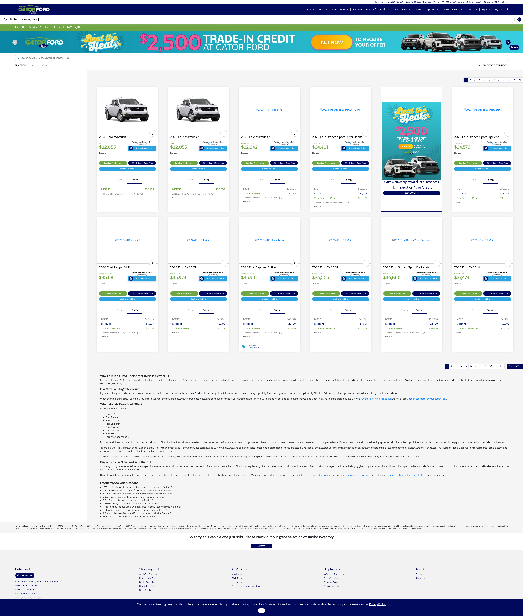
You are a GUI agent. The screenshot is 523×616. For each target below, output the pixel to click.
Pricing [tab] (135, 180)
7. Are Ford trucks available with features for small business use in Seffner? (142, 507)
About (420, 569)
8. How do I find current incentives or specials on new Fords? (134, 510)
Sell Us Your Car (331, 578)
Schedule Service (332, 582)
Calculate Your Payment (113, 163)
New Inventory (238, 574)
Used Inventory (239, 582)
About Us (420, 578)
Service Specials (331, 586)
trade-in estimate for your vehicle (405, 475)
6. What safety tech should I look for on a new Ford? (130, 503)
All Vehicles (239, 569)
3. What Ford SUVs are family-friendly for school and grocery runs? (138, 493)
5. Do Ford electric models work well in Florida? (127, 500)
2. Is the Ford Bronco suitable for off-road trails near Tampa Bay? (136, 490)
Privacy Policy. (377, 604)
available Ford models (324, 475)
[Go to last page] (520, 80)
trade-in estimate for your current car (426, 398)
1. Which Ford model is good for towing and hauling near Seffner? (137, 487)
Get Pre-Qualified (412, 193)
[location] (443, 2)
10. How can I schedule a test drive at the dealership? (130, 516)
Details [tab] (120, 180)
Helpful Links (332, 569)
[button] (152, 133)
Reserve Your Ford (147, 578)
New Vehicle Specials (149, 586)
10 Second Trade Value (144, 163)
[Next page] (508, 42)
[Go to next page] (514, 80)
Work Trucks (237, 578)
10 (509, 80)
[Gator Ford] (38, 9)
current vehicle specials (357, 475)
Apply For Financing (148, 574)
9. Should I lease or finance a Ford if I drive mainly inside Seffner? (136, 513)
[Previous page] (14, 42)
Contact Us (26, 575)
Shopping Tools (150, 569)
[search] (508, 9)
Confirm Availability (127, 169)
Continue (261, 546)
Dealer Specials (146, 582)
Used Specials (145, 590)
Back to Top (515, 366)
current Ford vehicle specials (375, 398)
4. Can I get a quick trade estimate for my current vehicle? (133, 497)
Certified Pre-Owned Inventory (246, 586)
